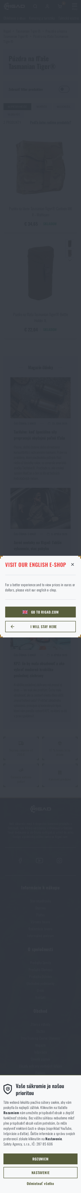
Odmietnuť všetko (40, 1183)
